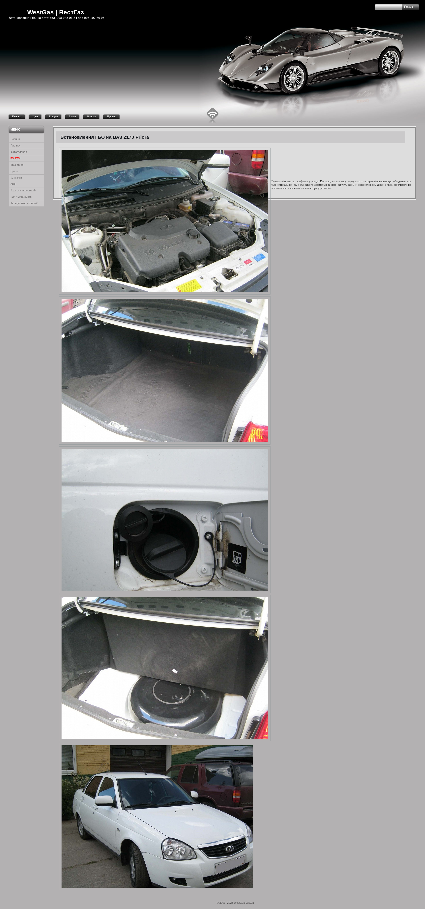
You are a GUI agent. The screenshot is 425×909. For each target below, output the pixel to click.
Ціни (35, 116)
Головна (16, 116)
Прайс (14, 171)
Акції (13, 184)
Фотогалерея (18, 152)
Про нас (111, 116)
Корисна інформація (23, 190)
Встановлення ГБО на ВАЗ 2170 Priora (104, 137)
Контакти (16, 177)
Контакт (91, 116)
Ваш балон (17, 164)
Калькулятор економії (23, 203)
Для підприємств (20, 196)
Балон (72, 116)
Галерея (53, 116)
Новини (15, 139)
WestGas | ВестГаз (55, 12)
